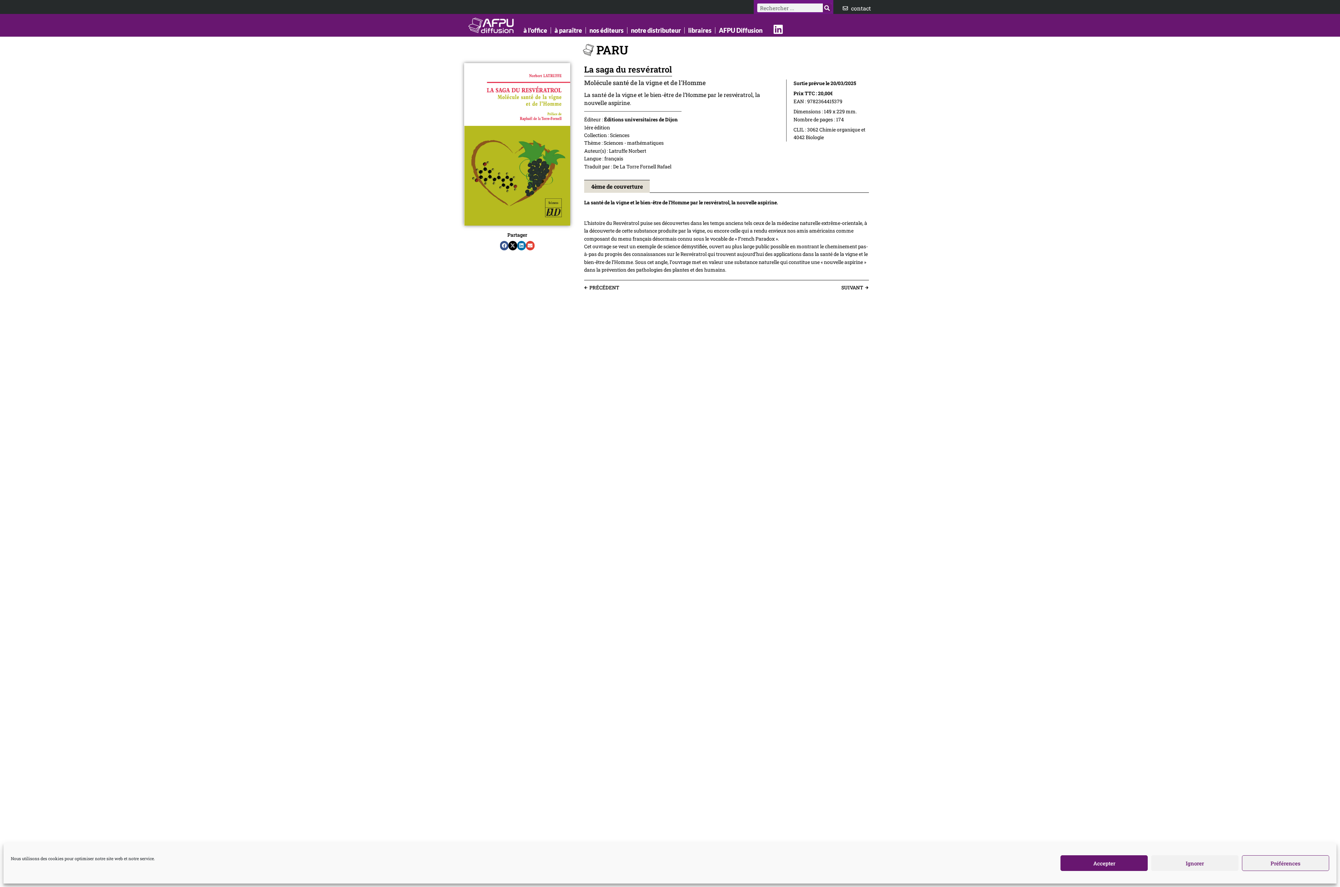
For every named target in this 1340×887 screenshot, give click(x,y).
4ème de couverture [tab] (617, 186)
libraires (700, 30)
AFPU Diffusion (740, 30)
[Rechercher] (827, 7)
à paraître (568, 30)
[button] (504, 246)
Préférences (1286, 863)
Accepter (1104, 863)
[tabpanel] (726, 236)
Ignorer (1195, 863)
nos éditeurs (606, 30)
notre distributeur (656, 30)
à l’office (535, 30)
